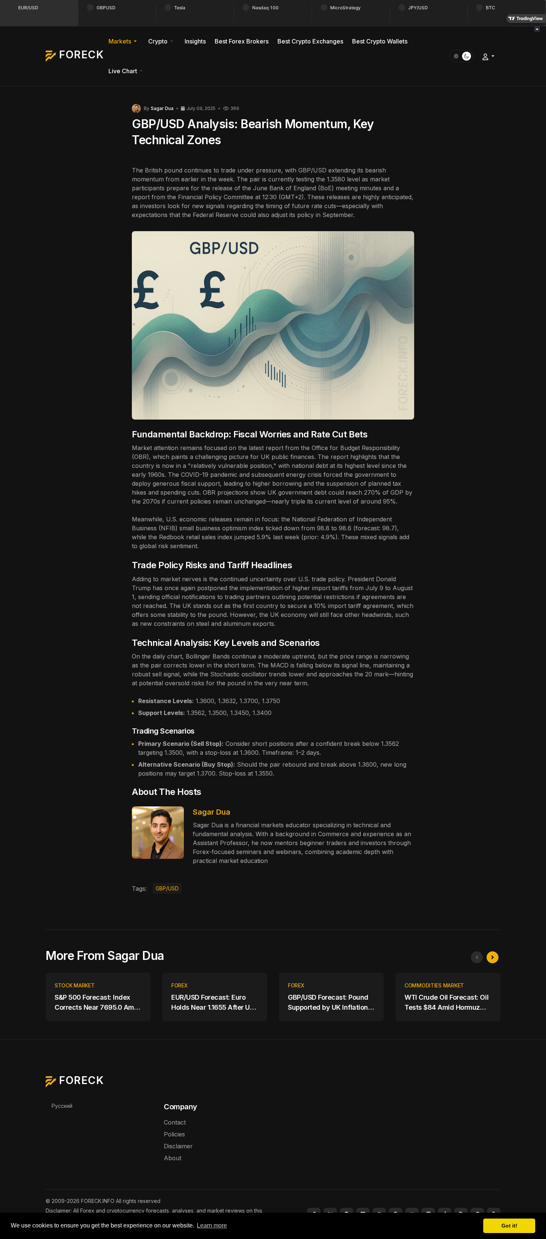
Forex (179, 985)
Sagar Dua (211, 812)
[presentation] (477, 957)
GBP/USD (167, 888)
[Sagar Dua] (136, 108)
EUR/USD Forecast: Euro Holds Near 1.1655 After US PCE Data (212, 1002)
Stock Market (75, 985)
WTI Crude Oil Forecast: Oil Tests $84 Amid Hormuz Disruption (446, 1002)
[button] (124, 41)
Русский (62, 1106)
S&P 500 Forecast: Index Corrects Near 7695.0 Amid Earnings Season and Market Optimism (97, 1002)
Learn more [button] (212, 1225)
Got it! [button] (509, 1226)
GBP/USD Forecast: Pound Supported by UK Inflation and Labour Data (328, 1002)
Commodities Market (434, 985)
